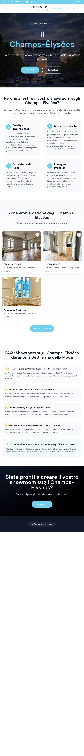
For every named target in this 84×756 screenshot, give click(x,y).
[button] (37, 235)
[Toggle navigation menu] (7, 8)
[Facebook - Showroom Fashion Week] (78, 2)
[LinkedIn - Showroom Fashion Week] (75, 2)
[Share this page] (73, 8)
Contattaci (52, 70)
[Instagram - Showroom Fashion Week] (81, 2)
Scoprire (30, 69)
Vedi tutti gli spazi (40, 328)
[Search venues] (78, 8)
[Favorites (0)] (68, 8)
